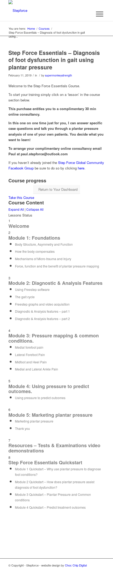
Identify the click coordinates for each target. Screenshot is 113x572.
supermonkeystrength (58, 75)
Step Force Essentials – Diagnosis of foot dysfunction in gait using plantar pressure (54, 60)
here (81, 168)
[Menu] (99, 14)
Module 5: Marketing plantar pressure (50, 414)
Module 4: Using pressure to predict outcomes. (48, 389)
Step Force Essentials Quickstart (45, 462)
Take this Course (21, 197)
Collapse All (35, 209)
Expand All (16, 209)
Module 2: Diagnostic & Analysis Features (55, 283)
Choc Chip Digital (76, 565)
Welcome (18, 226)
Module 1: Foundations (34, 237)
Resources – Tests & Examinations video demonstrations (54, 448)
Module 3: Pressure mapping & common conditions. (53, 338)
